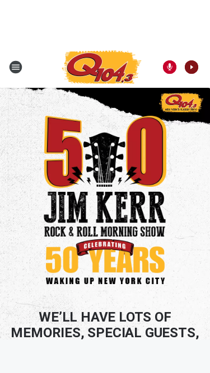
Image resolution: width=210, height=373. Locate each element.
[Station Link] (102, 67)
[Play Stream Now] (191, 67)
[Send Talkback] (169, 67)
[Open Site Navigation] (15, 67)
